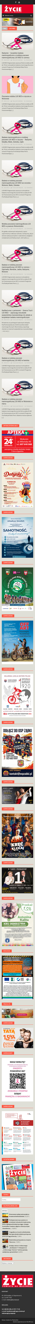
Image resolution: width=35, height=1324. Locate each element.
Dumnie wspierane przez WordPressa (23, 1322)
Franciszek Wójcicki (17, 187)
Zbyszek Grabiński (17, 60)
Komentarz (29, 60)
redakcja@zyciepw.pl (12, 1300)
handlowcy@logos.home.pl (16, 1311)
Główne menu (9, 15)
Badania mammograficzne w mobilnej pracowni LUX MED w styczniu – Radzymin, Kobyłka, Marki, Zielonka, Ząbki (17, 139)
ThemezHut (15, 1320)
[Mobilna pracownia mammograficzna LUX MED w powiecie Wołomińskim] (17, 212)
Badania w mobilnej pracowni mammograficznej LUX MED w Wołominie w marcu (17, 401)
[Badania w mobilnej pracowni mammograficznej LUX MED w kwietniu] (17, 346)
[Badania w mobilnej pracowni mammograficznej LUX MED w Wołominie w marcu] (17, 387)
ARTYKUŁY (4, 1210)
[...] (12, 69)
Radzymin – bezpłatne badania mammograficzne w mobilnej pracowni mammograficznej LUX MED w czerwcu (15, 55)
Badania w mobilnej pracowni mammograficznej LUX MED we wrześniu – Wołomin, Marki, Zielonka (17, 183)
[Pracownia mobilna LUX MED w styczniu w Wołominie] (17, 84)
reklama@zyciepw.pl (8, 1313)
